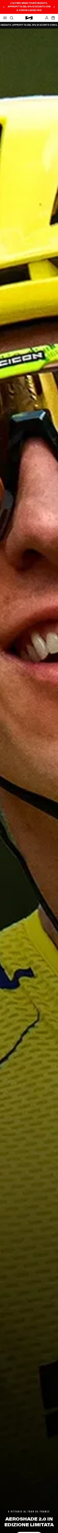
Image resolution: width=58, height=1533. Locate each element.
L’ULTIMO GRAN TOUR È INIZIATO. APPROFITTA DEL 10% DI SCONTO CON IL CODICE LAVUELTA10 (29, 7)
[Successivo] (54, 7)
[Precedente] (3, 7)
